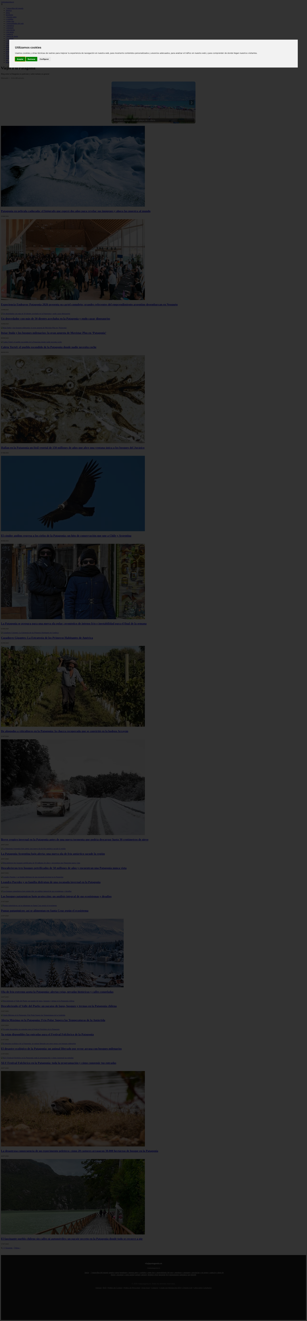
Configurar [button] (44, 59)
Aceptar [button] (20, 59)
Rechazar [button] (31, 59)
